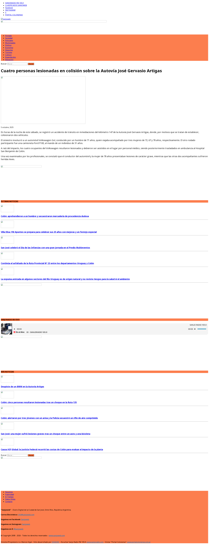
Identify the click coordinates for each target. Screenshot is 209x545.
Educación (9, 59)
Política (8, 45)
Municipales (10, 43)
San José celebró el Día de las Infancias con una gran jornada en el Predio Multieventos (45, 247)
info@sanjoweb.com (26, 514)
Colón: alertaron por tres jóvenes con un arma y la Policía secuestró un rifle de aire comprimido (49, 418)
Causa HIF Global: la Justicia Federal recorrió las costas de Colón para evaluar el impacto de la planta (52, 449)
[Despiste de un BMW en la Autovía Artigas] (7, 382)
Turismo (8, 52)
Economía (9, 47)
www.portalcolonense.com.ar (139, 542)
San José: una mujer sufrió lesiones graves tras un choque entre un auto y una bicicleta (45, 433)
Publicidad (9, 494)
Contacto (8, 501)
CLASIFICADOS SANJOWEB (16, 5)
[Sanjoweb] (104, 19)
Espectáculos (10, 57)
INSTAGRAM (10, 10)
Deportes (9, 50)
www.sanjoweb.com (57, 535)
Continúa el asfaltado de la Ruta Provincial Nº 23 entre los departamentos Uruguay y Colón (47, 263)
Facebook (9, 8)
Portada (8, 35)
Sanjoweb (25, 519)
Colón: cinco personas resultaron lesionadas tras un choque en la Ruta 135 (39, 402)
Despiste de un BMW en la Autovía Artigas (22, 386)
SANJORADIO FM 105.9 (14, 3)
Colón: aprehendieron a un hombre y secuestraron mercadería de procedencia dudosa (45, 216)
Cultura (8, 55)
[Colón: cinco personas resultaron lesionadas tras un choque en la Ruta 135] (7, 397)
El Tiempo (9, 497)
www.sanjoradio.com (95, 542)
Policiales (9, 40)
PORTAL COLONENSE (14, 15)
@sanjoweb (18, 529)
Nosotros (9, 492)
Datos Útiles (10, 499)
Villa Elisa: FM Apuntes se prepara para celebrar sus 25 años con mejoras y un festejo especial (49, 232)
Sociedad (8, 38)
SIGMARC (55, 542)
